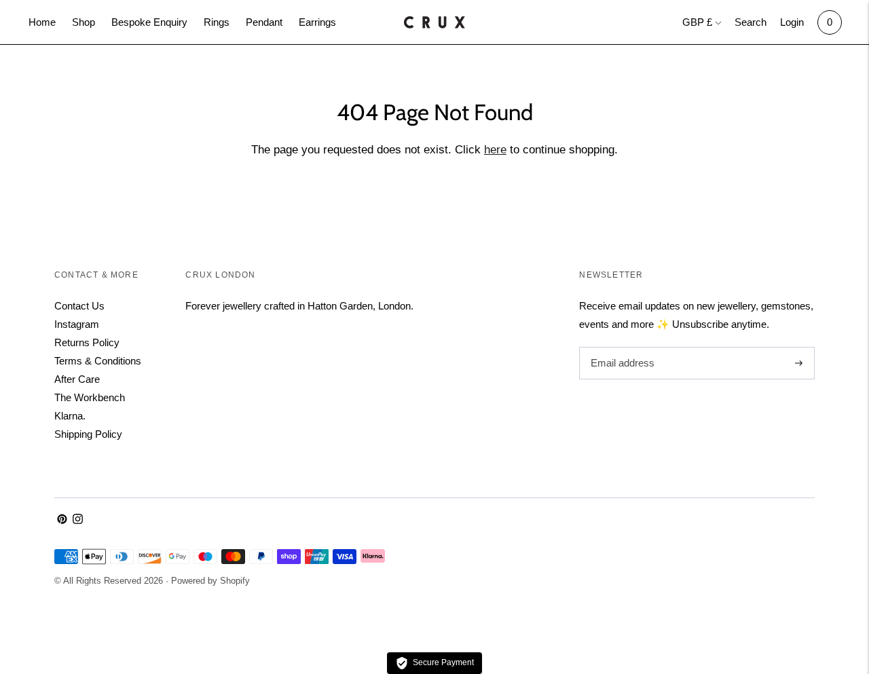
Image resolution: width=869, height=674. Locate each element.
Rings (216, 22)
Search (750, 22)
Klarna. (70, 416)
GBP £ (697, 22)
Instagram (76, 324)
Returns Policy (86, 342)
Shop (83, 22)
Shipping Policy (88, 434)
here (495, 149)
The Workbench (89, 397)
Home (42, 22)
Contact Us (79, 306)
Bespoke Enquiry (149, 22)
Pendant (264, 22)
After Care (77, 379)
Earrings (317, 22)
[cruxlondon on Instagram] (78, 520)
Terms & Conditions (97, 361)
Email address (621, 347)
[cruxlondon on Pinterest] (62, 520)
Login (792, 22)
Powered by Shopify (210, 581)
